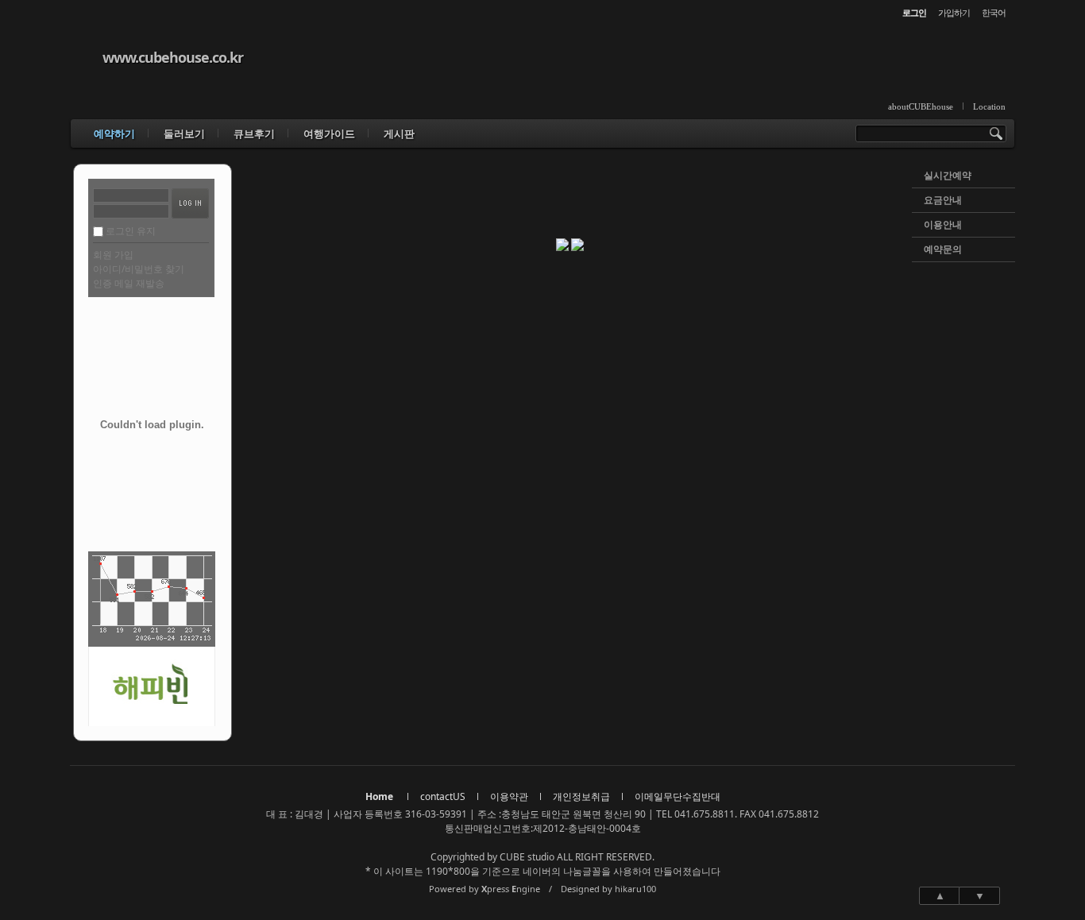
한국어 (994, 12)
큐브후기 (254, 133)
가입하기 (954, 12)
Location (989, 106)
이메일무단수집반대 (677, 796)
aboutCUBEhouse (920, 106)
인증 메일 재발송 (128, 283)
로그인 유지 (131, 231)
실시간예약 (947, 175)
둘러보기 (184, 133)
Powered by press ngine (484, 889)
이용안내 (943, 224)
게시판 (399, 133)
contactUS (442, 796)
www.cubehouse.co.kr (172, 57)
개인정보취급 (581, 796)
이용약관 (509, 796)
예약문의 (943, 249)
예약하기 (114, 133)
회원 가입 (113, 254)
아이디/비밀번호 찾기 (138, 269)
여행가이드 (329, 133)
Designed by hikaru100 (608, 889)
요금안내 (943, 200)
